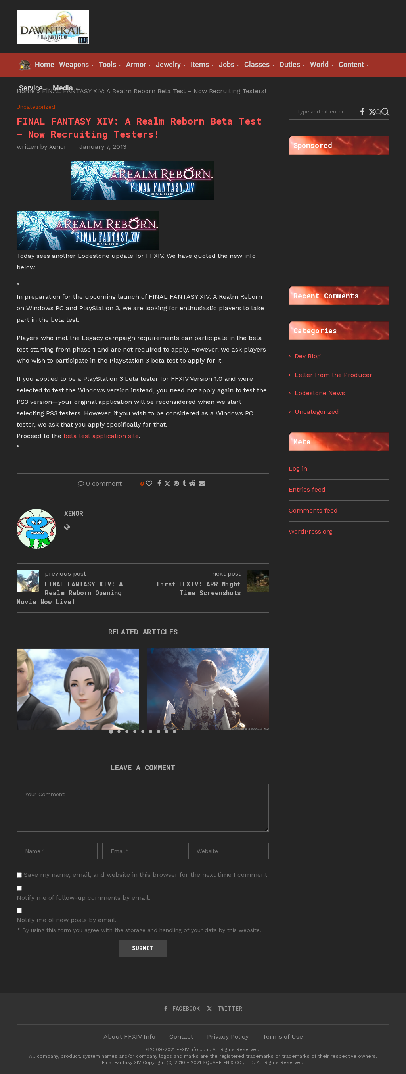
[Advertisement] (245, 26)
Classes (257, 64)
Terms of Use (282, 1036)
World (319, 64)
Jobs (226, 64)
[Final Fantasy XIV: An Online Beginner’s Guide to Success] (78, 689)
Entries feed (307, 489)
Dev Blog (308, 356)
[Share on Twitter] (167, 484)
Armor (136, 64)
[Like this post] (149, 483)
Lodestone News (320, 393)
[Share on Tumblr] (184, 483)
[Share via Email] (202, 483)
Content (351, 64)
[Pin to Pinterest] (176, 483)
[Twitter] (372, 111)
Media (63, 88)
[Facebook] (362, 111)
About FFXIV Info (129, 1036)
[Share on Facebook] (159, 483)
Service (31, 88)
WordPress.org (311, 531)
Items (200, 64)
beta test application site (101, 436)
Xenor (58, 146)
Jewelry (168, 64)
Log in (298, 468)
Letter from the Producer (333, 374)
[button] (27, 690)
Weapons (74, 64)
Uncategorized (317, 411)
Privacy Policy (228, 1036)
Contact (181, 1036)
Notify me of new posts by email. (67, 920)
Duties (290, 64)
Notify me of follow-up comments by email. (83, 897)
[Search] (385, 111)
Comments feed (313, 510)
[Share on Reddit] (192, 483)
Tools (107, 64)
